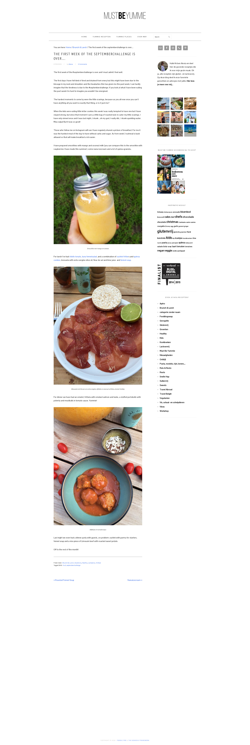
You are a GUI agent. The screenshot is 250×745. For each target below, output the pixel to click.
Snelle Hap (164, 376)
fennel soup (125, 260)
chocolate (161, 222)
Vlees (162, 406)
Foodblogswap (166, 316)
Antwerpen (168, 212)
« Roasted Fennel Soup (64, 580)
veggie (168, 250)
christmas (172, 222)
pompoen (175, 243)
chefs (178, 217)
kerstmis (161, 238)
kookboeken (187, 238)
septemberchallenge (73, 565)
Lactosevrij (91, 563)
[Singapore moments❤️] (177, 117)
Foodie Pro (121, 740)
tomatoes (188, 246)
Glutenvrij (78, 563)
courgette (161, 226)
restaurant (189, 243)
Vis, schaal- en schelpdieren (172, 402)
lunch (159, 243)
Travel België (166, 394)
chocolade (188, 216)
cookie (188, 222)
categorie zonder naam (170, 312)
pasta (164, 242)
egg (172, 226)
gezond (181, 226)
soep (170, 246)
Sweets (163, 385)
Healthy (85, 563)
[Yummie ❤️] (163, 130)
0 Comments (82, 64)
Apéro (162, 303)
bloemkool (185, 211)
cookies (193, 222)
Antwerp (160, 212)
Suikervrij (164, 381)
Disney (167, 226)
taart (174, 246)
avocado (176, 212)
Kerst (189, 232)
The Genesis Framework (139, 740)
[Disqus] (98, 622)
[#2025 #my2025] (190, 117)
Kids (162, 338)
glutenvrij (165, 231)
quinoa (182, 242)
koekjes (179, 238)
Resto (162, 372)
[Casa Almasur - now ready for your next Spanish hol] (190, 104)
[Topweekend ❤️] (177, 130)
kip (173, 238)
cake (167, 216)
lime (194, 238)
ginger (186, 226)
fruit (64, 565)
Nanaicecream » (135, 580)
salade (160, 246)
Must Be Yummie (125, 15)
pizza (169, 243)
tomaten (181, 246)
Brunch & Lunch (68, 563)
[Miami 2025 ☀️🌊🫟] (190, 130)
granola (177, 232)
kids (169, 238)
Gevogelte (164, 321)
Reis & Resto (165, 368)
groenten (183, 232)
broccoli (160, 217)
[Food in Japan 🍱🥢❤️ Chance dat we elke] (177, 104)
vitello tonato (75, 256)
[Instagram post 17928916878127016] (163, 104)
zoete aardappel (179, 251)
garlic (176, 226)
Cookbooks (182, 222)
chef (172, 217)
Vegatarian (165, 398)
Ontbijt (98, 563)
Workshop (164, 411)
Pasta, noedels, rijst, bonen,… (172, 363)
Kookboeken (165, 342)
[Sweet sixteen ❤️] (163, 117)
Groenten (164, 329)
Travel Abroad (166, 389)
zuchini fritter (123, 256)
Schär (165, 246)
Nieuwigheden (166, 355)
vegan (160, 250)
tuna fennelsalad (89, 256)
